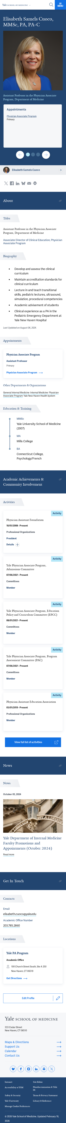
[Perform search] (51, 5)
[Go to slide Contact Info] (20, 155)
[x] (51, 1069)
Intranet (8, 1082)
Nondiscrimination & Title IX (45, 1088)
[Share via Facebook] (12, 183)
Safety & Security (13, 1095)
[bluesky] (13, 1069)
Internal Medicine (39, 392)
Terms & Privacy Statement (45, 1095)
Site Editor (38, 1082)
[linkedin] (36, 1069)
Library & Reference (42, 1100)
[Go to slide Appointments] (28, 154)
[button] (16, 109)
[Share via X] (6, 183)
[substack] (44, 1069)
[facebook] (21, 1069)
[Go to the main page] (17, 5)
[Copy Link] (60, 200)
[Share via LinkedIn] (18, 183)
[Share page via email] (29, 183)
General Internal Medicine (16, 392)
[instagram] (28, 1069)
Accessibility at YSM (14, 1087)
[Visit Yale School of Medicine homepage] (31, 1019)
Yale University (12, 1100)
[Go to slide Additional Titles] (33, 154)
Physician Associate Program (22, 116)
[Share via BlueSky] (23, 183)
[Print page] (35, 183)
